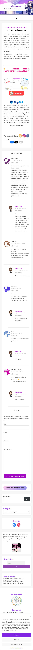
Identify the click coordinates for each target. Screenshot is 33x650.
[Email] (21, 142)
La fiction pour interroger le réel (13, 583)
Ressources (23, 27)
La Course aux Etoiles (10, 580)
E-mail (6, 432)
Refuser (16, 639)
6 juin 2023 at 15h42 (16, 288)
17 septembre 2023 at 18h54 (18, 243)
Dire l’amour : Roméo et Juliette (13, 582)
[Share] (12, 142)
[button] (30, 616)
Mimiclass (18, 206)
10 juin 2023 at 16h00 (20, 313)
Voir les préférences (16, 644)
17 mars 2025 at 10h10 (16, 160)
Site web (6, 441)
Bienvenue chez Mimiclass (15, 488)
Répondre (14, 163)
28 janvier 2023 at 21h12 (17, 371)
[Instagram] (18, 525)
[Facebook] (14, 525)
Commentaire (8, 449)
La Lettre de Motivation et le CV (13, 579)
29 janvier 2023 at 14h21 (21, 394)
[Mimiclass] (16, 7)
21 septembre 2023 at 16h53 (21, 270)
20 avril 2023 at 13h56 (16, 333)
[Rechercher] (27, 499)
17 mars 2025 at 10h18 (20, 208)
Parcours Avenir (12, 27)
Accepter (16, 635)
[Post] (16, 142)
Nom (5, 424)
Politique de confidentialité (16, 648)
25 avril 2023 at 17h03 (20, 353)
